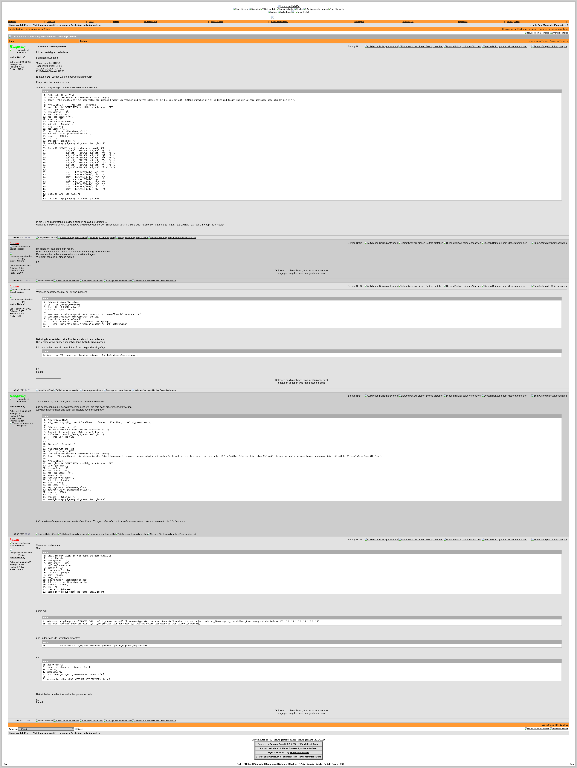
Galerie (310, 764)
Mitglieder (258, 764)
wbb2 (91, 22)
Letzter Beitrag (16, 29)
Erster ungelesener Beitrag (37, 29)
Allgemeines (462, 22)
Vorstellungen (408, 22)
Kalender (282, 764)
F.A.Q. (302, 764)
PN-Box (248, 764)
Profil (239, 764)
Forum (335, 764)
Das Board (51, 22)
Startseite (12, 22)
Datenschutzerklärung (310, 757)
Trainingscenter (513, 22)
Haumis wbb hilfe (18, 25)
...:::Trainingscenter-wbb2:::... (44, 25)
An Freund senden (527, 29)
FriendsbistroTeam (299, 752)
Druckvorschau (509, 29)
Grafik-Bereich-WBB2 (279, 22)
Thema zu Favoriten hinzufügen (553, 29)
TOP (342, 764)
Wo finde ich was (150, 22)
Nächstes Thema (558, 41)
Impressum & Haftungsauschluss (284, 757)
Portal (327, 764)
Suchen (293, 764)
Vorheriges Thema (539, 41)
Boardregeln (262, 757)
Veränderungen (217, 22)
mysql (65, 25)
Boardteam (270, 764)
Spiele (319, 764)
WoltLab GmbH (311, 744)
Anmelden (549, 25)
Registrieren (561, 25)
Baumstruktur (548, 725)
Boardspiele (359, 22)
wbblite (116, 22)
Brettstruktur (562, 725)
